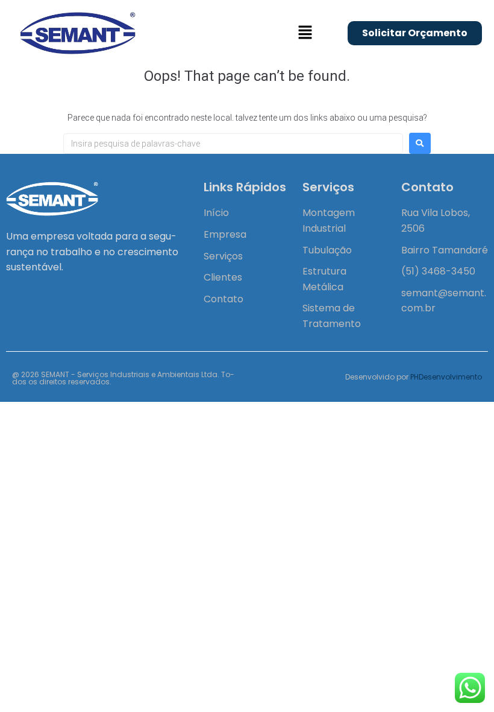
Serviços (223, 256)
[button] (305, 33)
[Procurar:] (233, 143)
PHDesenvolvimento (446, 377)
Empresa (225, 234)
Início (216, 213)
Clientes (223, 277)
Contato (223, 299)
